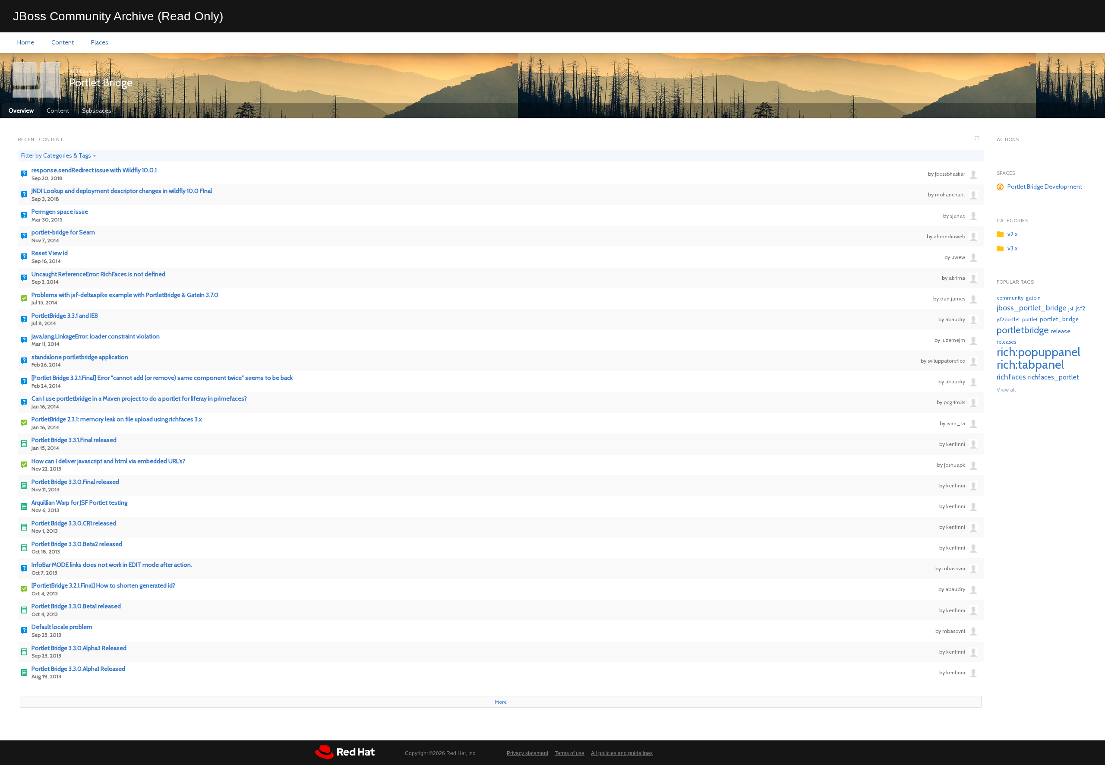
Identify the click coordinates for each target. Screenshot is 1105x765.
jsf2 (1080, 308)
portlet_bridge (1059, 319)
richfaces (1011, 376)
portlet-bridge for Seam (63, 232)
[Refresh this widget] (977, 139)
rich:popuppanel (1038, 352)
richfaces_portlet (1053, 377)
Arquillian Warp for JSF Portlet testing (79, 502)
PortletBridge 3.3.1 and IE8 (65, 315)
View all (1006, 389)
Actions (1008, 139)
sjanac (957, 215)
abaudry (955, 319)
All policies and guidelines (622, 753)
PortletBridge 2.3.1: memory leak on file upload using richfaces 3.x (117, 419)
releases (1006, 341)
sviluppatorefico (946, 360)
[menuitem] (26, 43)
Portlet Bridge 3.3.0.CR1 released (74, 523)
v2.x (1012, 234)
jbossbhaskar (950, 174)
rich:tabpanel (1030, 364)
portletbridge (1023, 329)
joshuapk (954, 465)
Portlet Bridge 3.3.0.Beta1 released (76, 606)
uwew (958, 257)
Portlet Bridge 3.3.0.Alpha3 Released (79, 648)
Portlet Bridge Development (1044, 186)
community (1010, 297)
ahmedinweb (949, 236)
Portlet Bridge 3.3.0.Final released (75, 482)
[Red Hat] (345, 752)
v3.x (1012, 248)
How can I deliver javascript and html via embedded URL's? (108, 461)
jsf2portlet (1008, 319)
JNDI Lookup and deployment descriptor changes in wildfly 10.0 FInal (122, 191)
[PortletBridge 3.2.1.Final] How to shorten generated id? (103, 585)
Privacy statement (527, 753)
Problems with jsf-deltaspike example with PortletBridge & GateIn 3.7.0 (125, 295)
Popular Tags (1015, 281)
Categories (1012, 220)
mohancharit (950, 194)
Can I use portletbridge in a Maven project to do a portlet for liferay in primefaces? (139, 398)
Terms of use (569, 753)
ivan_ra (956, 423)
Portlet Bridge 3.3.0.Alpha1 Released (78, 669)
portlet (1030, 319)
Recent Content (40, 139)
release (1060, 331)
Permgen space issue (60, 211)
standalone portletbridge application (80, 357)
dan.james (952, 298)
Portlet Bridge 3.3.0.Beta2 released (77, 544)
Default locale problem (62, 627)
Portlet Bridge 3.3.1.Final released (74, 440)
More (501, 702)
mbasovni (953, 568)
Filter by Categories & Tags (56, 155)
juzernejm (953, 340)
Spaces (1006, 173)
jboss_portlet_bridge (1031, 307)
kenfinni (955, 444)
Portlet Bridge (101, 82)
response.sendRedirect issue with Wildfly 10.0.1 (94, 170)
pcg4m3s (954, 402)
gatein (1033, 297)
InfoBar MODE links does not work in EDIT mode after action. (112, 565)
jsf (1070, 308)
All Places (80, 71)
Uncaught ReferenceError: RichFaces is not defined (98, 274)
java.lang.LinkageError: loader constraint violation (96, 336)
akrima (957, 278)
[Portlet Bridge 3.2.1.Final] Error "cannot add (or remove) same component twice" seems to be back (162, 378)
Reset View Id (50, 253)
